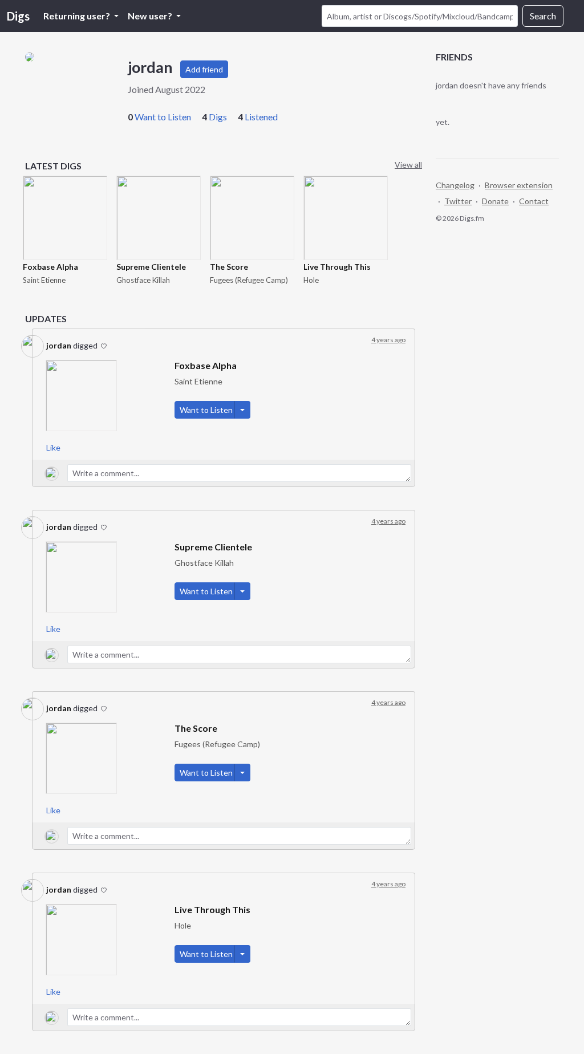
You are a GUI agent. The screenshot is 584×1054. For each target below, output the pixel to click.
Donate (495, 201)
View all (408, 164)
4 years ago (388, 339)
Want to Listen (163, 116)
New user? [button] (151, 15)
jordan (58, 345)
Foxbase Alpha (50, 266)
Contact (534, 201)
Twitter (458, 201)
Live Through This (337, 266)
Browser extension (519, 185)
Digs (18, 16)
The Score (229, 266)
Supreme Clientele (151, 266)
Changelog (455, 185)
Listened (261, 116)
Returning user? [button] (77, 15)
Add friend (204, 69)
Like (53, 447)
